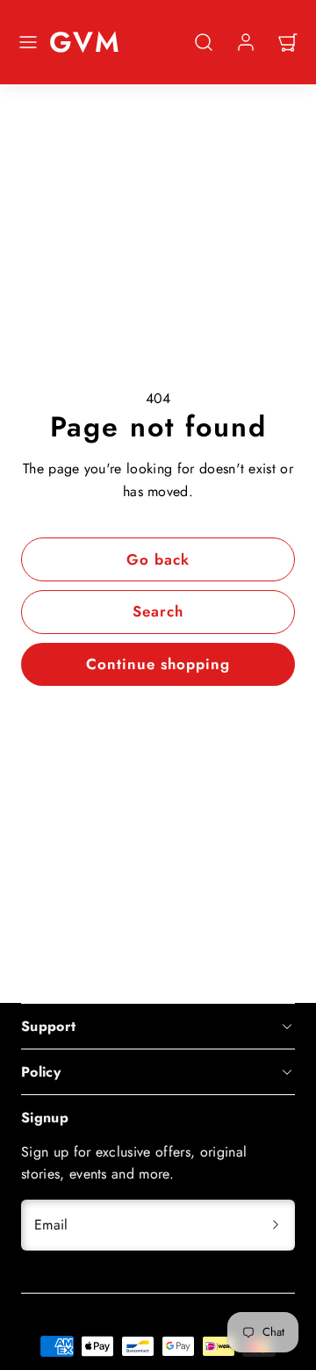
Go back (158, 559)
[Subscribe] (275, 1225)
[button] (28, 42)
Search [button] (158, 611)
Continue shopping (158, 663)
